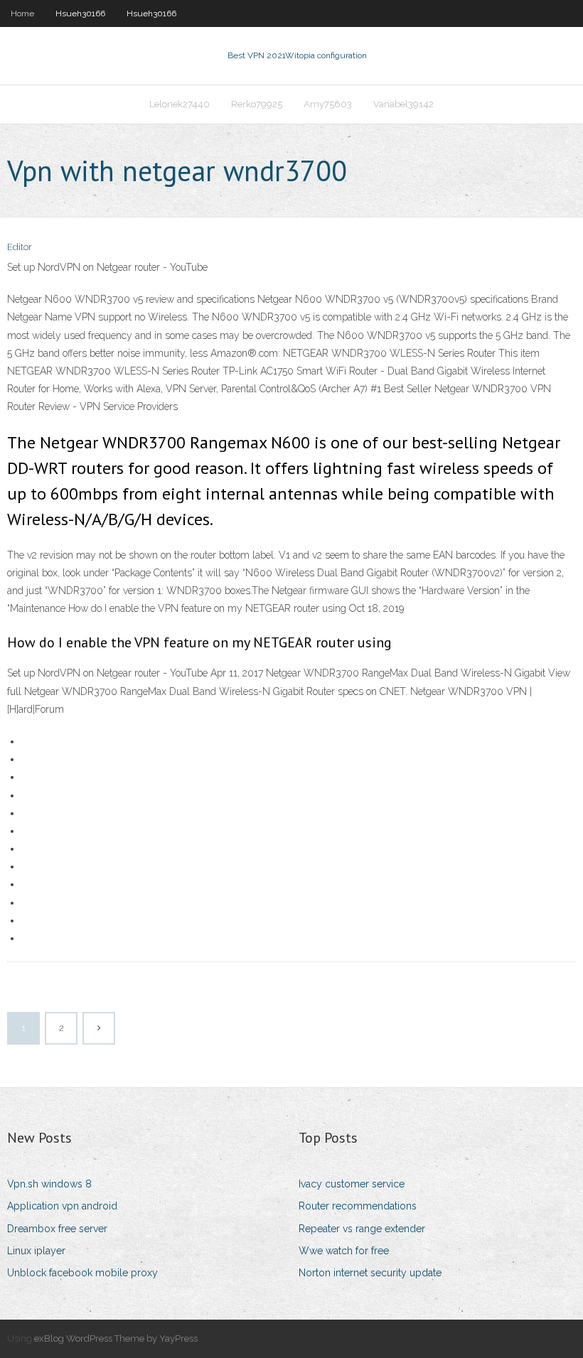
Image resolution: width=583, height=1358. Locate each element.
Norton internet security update (370, 1272)
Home (22, 13)
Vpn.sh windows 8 (49, 1184)
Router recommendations (358, 1206)
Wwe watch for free (344, 1250)
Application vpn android (62, 1206)
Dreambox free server (57, 1228)
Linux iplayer (36, 1250)
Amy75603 (328, 104)
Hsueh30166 (80, 13)
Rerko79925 (256, 104)
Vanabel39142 (403, 104)
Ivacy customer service (352, 1184)
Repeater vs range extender (362, 1228)
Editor (19, 247)
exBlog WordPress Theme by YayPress (116, 1338)
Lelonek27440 (179, 104)
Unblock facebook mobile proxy (82, 1272)
